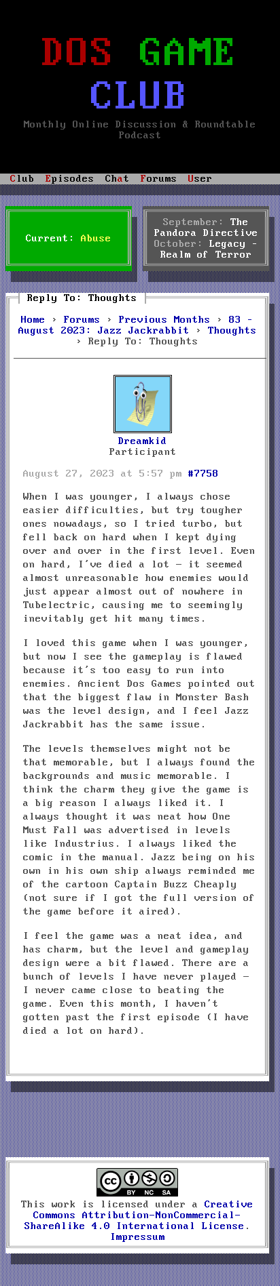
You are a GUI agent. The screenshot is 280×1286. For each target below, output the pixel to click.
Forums (82, 320)
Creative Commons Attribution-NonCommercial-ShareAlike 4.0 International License (139, 1215)
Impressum (137, 1237)
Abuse (96, 238)
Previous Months (165, 320)
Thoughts (232, 330)
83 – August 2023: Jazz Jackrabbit (136, 325)
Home (33, 320)
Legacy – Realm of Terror (209, 249)
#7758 (203, 473)
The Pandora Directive (206, 228)
